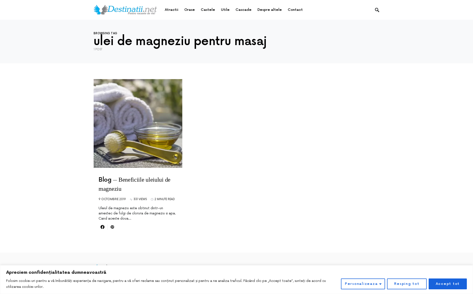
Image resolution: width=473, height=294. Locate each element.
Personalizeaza (361, 284)
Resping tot (406, 284)
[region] (236, 279)
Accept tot (448, 284)
